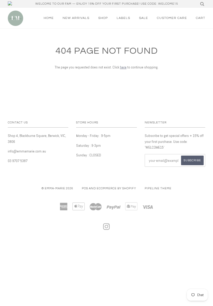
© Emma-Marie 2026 (57, 188)
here (123, 67)
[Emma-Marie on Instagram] (106, 228)
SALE (143, 18)
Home (49, 18)
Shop (103, 18)
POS (85, 188)
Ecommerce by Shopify (116, 188)
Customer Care (172, 18)
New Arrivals (76, 18)
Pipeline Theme (158, 188)
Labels (123, 18)
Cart (200, 18)
